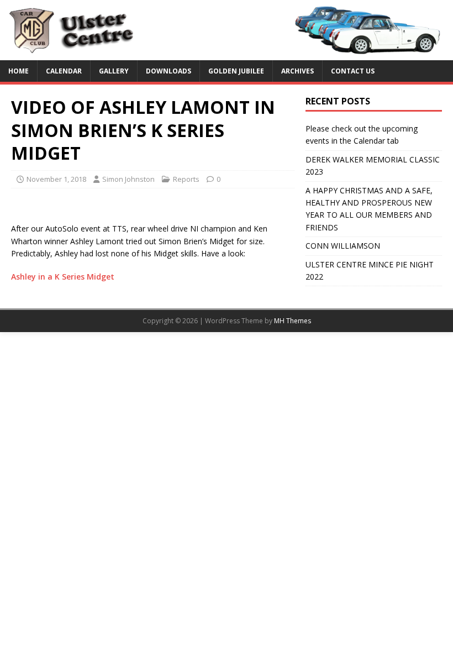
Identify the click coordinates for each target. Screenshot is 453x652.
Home (18, 71)
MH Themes (292, 320)
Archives (297, 71)
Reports (186, 179)
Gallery (114, 71)
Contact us (353, 71)
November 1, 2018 (56, 179)
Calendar (64, 71)
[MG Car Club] (226, 54)
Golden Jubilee (236, 71)
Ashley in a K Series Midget (62, 276)
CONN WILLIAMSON (342, 245)
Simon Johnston (128, 179)
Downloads (168, 71)
